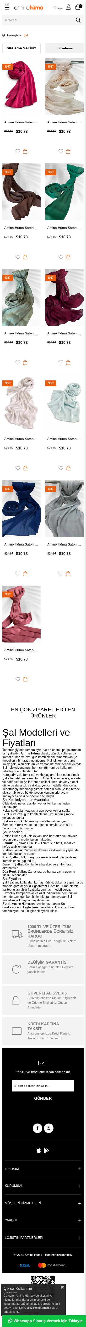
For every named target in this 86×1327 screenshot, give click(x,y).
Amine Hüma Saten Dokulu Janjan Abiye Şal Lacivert (21, 544)
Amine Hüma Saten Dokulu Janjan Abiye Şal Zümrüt (64, 228)
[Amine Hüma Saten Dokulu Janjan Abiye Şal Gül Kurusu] (21, 614)
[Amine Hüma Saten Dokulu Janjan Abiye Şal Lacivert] (21, 508)
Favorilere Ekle (18, 151)
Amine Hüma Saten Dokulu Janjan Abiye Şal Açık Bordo (21, 122)
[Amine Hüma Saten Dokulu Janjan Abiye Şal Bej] (21, 403)
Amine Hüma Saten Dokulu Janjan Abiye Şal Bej (21, 439)
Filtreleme (65, 48)
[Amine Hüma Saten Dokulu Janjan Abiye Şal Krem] (64, 86)
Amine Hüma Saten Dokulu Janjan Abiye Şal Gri (64, 544)
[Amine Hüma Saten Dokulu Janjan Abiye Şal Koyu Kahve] (21, 191)
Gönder (43, 1098)
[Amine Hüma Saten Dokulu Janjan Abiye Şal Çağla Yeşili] (21, 297)
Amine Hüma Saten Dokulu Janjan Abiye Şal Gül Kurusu (21, 650)
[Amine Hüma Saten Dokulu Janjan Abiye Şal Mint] (64, 403)
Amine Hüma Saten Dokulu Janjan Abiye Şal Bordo (64, 333)
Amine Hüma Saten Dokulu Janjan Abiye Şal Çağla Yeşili (21, 333)
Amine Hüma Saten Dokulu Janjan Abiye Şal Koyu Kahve (21, 228)
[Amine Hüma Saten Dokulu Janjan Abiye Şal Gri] (64, 508)
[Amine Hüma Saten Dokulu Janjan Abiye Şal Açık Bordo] (21, 86)
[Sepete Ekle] (25, 151)
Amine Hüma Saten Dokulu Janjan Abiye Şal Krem (64, 122)
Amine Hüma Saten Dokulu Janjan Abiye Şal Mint (64, 439)
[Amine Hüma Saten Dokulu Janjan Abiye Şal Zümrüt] (64, 191)
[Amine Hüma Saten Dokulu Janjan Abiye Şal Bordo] (64, 297)
